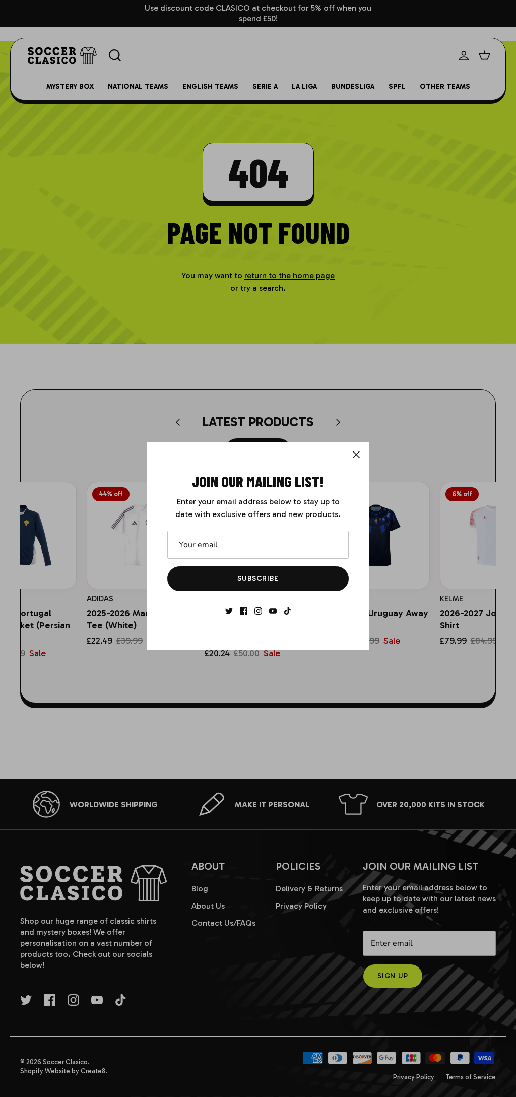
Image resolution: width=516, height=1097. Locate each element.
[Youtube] (273, 611)
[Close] (356, 454)
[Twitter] (229, 611)
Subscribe (257, 578)
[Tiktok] (287, 611)
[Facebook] (243, 611)
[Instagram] (258, 611)
